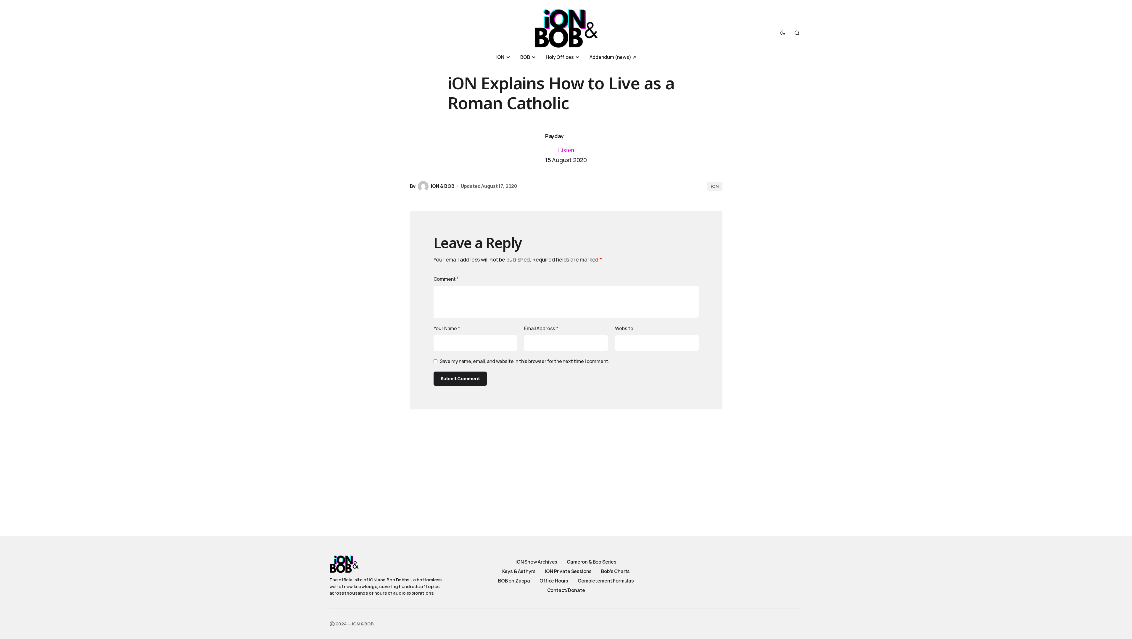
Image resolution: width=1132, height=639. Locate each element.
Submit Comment (460, 378)
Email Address (541, 328)
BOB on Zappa (514, 580)
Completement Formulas (606, 580)
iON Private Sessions (568, 571)
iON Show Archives (536, 562)
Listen (566, 150)
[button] (783, 33)
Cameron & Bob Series (591, 562)
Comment (446, 279)
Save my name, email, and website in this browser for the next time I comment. (524, 361)
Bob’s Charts (615, 571)
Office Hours (554, 580)
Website (624, 328)
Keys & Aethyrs (519, 571)
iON (715, 186)
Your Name (447, 328)
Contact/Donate (566, 590)
